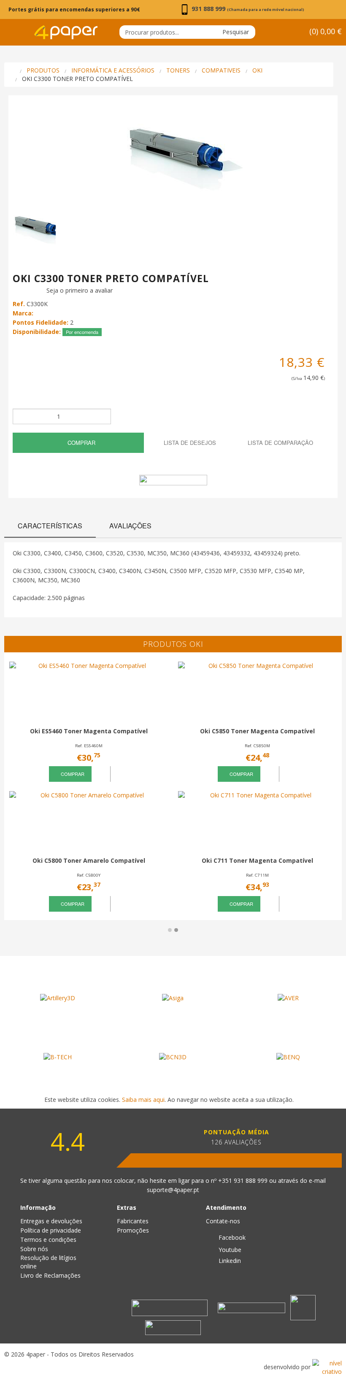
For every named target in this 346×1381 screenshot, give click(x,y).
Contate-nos (223, 1221)
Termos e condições (48, 1240)
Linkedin (229, 1261)
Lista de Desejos (189, 443)
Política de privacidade (50, 1230)
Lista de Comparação (279, 443)
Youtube (229, 1250)
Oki (257, 70)
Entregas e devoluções (51, 1221)
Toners (178, 70)
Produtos (43, 70)
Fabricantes (133, 1221)
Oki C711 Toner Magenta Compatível (257, 860)
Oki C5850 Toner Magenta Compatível (257, 731)
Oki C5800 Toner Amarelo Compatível (88, 860)
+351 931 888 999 (243, 1180)
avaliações (130, 525)
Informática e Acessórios (112, 70)
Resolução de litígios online (48, 1262)
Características (50, 525)
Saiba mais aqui (143, 1100)
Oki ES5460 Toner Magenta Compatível (89, 731)
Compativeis (221, 70)
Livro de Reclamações (50, 1275)
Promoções (133, 1230)
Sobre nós (34, 1249)
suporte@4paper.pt (173, 1190)
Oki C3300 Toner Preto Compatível (77, 79)
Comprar (80, 443)
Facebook (231, 1237)
